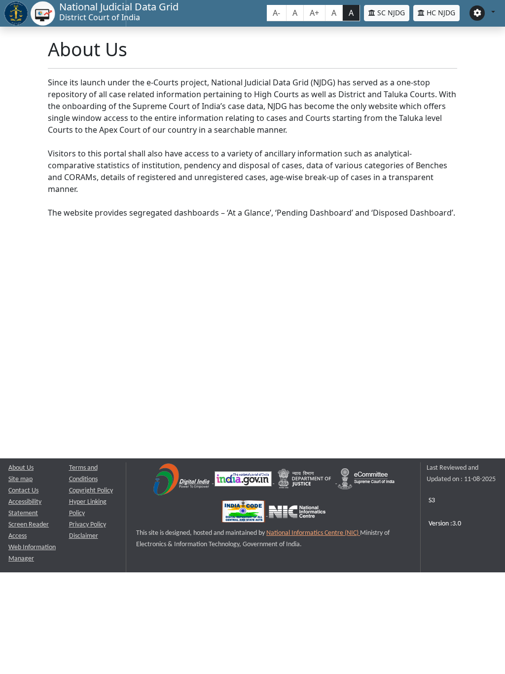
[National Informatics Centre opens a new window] (297, 514)
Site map (20, 479)
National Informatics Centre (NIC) (313, 533)
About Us (21, 468)
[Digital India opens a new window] (182, 481)
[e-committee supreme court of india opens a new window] (366, 481)
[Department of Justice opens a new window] (305, 481)
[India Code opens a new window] (244, 514)
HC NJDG (440, 12)
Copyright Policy (91, 490)
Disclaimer (83, 536)
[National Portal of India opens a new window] (244, 481)
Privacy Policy (87, 525)
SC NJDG (390, 12)
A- (276, 12)
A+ (314, 12)
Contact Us (23, 490)
